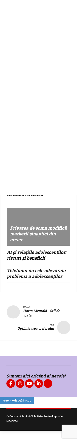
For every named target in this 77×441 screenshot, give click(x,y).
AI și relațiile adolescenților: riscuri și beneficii (36, 255)
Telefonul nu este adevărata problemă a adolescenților (36, 273)
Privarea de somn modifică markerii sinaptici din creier (38, 233)
